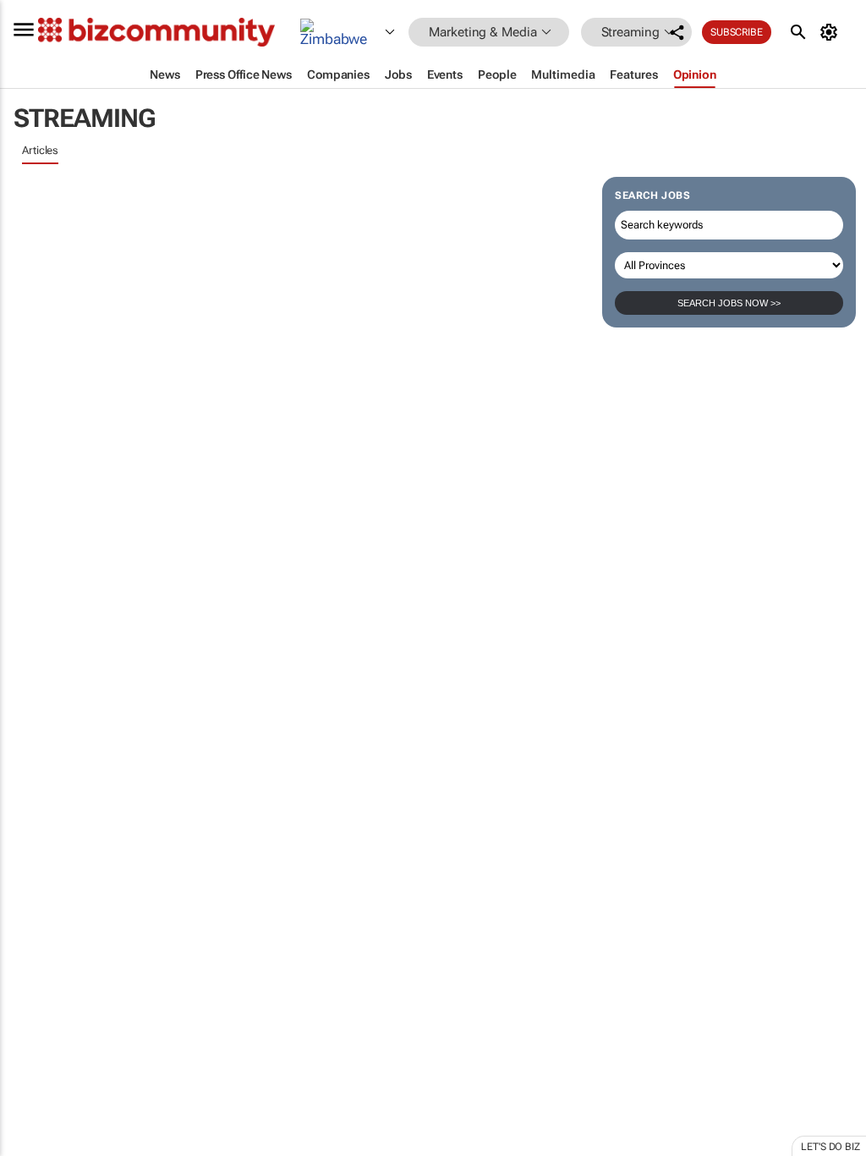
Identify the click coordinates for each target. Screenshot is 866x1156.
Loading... (32, 791)
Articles (40, 150)
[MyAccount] (832, 32)
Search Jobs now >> (729, 303)
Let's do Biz (830, 1147)
